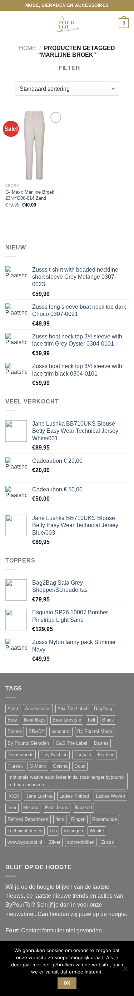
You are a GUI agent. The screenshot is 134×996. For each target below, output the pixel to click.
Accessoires (38, 708)
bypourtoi (60, 731)
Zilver (54, 842)
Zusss (107, 842)
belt (91, 720)
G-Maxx (38, 766)
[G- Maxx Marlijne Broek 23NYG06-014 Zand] (34, 145)
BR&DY (37, 731)
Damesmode (21, 754)
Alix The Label (72, 708)
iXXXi (13, 796)
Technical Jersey (25, 830)
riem (59, 819)
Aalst (13, 708)
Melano (30, 807)
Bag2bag (103, 708)
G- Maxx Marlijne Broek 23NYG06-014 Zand (29, 195)
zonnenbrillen (80, 842)
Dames (101, 743)
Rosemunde (104, 819)
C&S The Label (71, 743)
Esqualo (82, 754)
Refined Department (28, 819)
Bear (12, 720)
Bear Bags (35, 720)
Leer (12, 807)
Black (108, 720)
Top (53, 830)
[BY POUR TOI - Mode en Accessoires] (67, 23)
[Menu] (9, 23)
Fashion (106, 754)
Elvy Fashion (54, 754)
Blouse (15, 731)
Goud (79, 766)
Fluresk (15, 766)
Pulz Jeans (56, 807)
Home (27, 48)
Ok (67, 983)
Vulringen (73, 830)
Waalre (97, 830)
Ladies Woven (110, 796)
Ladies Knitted (74, 796)
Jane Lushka (39, 796)
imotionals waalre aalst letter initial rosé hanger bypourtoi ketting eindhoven (66, 781)
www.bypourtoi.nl (25, 842)
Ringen (78, 819)
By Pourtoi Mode (94, 731)
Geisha (60, 766)
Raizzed (83, 807)
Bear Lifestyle (67, 720)
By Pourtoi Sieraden (28, 743)
